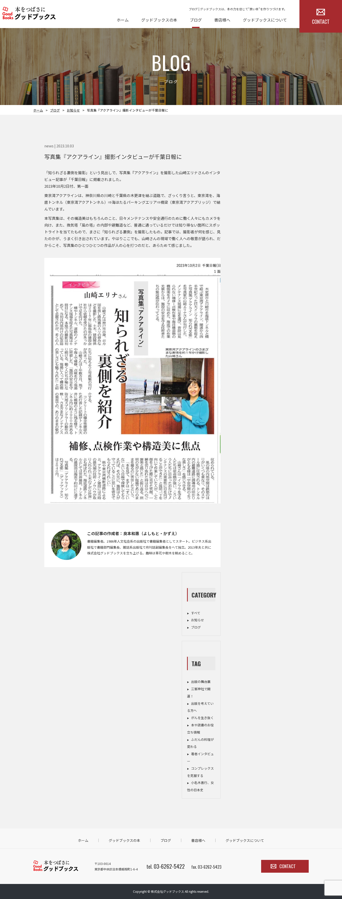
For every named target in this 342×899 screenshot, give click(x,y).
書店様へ (222, 20)
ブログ (196, 20)
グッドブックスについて (265, 20)
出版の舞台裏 (201, 681)
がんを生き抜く (202, 717)
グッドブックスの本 (159, 20)
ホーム (123, 20)
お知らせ (73, 110)
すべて (195, 613)
